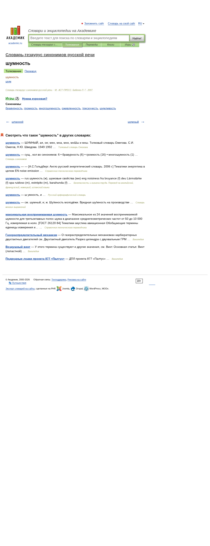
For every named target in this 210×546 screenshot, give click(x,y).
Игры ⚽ (130, 44)
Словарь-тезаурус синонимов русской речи (45, 44)
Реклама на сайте (76, 279)
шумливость (108, 108)
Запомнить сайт (94, 23)
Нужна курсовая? (34, 98)
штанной (17, 121)
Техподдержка (58, 279)
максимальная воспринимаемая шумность (36, 214)
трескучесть (90, 108)
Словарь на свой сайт (121, 23)
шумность (13, 142)
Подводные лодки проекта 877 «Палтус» (35, 258)
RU (140, 23)
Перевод (30, 71)
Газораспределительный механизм (31, 235)
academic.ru (15, 43)
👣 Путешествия (17, 283)
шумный (133, 121)
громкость (30, 108)
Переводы (92, 44)
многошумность (49, 108)
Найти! (137, 38)
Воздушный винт (18, 246)
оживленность (71, 108)
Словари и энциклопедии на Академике (62, 31)
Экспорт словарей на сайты (20, 288)
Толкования (72, 44)
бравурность (14, 108)
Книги (110, 44)
